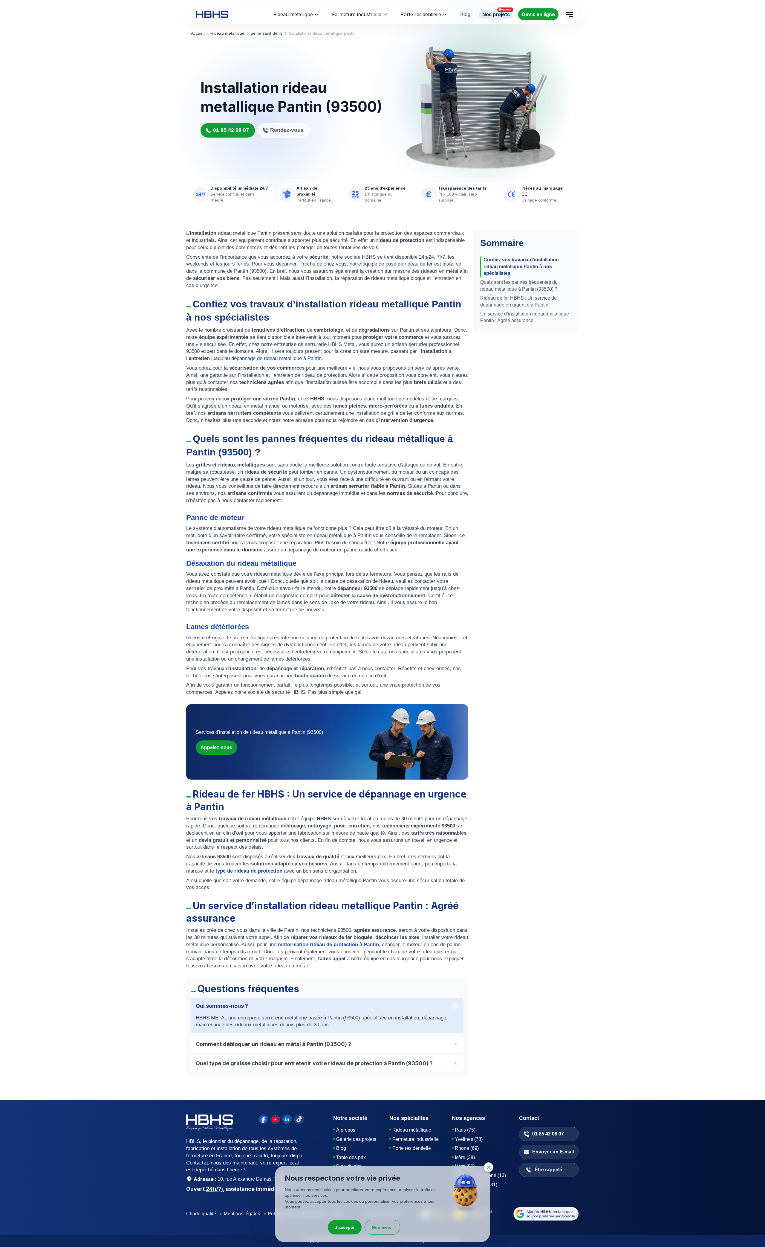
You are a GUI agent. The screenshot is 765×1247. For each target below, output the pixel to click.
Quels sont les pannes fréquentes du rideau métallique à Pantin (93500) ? (519, 285)
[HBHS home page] (212, 14)
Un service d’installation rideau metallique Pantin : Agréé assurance (524, 317)
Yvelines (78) (469, 1139)
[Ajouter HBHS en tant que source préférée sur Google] (546, 1214)
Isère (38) (465, 1157)
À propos (345, 1129)
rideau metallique (227, 33)
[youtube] (275, 1119)
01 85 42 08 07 (231, 130)
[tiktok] (299, 1119)
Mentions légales (242, 1213)
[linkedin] (287, 1119)
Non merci (382, 1227)
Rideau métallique (293, 14)
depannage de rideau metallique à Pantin (276, 358)
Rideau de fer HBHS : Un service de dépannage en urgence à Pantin (518, 301)
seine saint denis (266, 33)
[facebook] (263, 1119)
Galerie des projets (356, 1139)
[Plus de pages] (569, 14)
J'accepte (344, 1227)
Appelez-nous (216, 747)
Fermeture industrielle (356, 14)
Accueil (197, 33)
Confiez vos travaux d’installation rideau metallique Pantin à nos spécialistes (521, 266)
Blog (341, 1148)
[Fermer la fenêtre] (488, 1167)
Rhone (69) (467, 1148)
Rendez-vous (287, 130)
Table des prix (351, 1157)
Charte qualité (201, 1213)
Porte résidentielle (420, 14)
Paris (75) (465, 1129)
